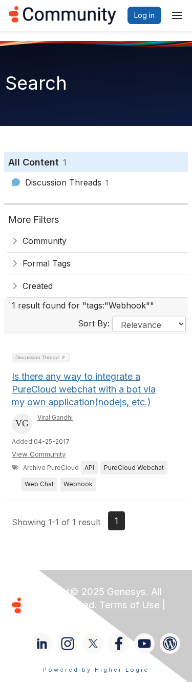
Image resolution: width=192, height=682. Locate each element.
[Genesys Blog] (170, 643)
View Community (39, 454)
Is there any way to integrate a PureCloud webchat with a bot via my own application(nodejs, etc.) (84, 389)
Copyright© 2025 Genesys (86, 591)
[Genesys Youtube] (144, 643)
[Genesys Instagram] (67, 643)
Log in (144, 15)
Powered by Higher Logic (96, 669)
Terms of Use (129, 605)
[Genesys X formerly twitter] (93, 643)
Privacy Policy (58, 618)
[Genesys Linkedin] (42, 643)
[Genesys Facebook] (119, 643)
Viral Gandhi (55, 417)
